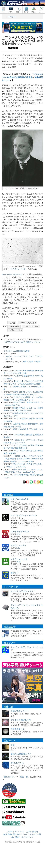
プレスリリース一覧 (32, 834)
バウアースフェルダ (28, 322)
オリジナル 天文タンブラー (23, 591)
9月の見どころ (17, 762)
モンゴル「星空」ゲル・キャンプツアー (27, 648)
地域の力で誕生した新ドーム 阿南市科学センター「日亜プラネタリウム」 (23, 409)
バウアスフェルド (31, 326)
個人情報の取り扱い (12, 834)
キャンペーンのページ (12, 274)
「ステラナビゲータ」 (18, 269)
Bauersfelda (14, 326)
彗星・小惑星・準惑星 (31, 361)
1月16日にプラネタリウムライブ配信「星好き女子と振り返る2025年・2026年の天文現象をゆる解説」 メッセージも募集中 (23, 458)
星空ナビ (15, 572)
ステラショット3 (18, 545)
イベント (12, 16)
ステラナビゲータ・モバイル (24, 515)
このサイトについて (15, 831)
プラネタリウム (16, 330)
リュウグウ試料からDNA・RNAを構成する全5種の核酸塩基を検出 (23, 446)
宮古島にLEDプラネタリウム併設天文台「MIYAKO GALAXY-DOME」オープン (23, 393)
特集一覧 (24, 776)
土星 (13, 745)
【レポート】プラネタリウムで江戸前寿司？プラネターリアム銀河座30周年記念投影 (23, 382)
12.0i (18, 534)
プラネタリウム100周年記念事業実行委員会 (22, 76)
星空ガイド (9, 776)
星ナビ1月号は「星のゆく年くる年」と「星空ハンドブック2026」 (23, 465)
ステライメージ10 (19, 559)
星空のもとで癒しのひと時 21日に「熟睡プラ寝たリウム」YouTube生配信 (23, 470)
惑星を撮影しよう (19, 728)
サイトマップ (27, 837)
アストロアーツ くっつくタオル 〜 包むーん (27, 606)
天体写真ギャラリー (20, 711)
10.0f (18, 561)
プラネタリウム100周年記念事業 (16, 351)
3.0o (18, 548)
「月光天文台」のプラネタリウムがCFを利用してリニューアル (23, 441)
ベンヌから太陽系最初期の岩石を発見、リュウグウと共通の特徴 (23, 371)
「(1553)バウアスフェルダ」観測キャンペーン (22, 342)
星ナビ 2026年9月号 (20, 499)
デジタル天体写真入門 (21, 719)
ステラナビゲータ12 (20, 531)
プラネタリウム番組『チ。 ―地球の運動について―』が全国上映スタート (23, 398)
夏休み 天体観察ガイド (21, 753)
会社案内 (15, 837)
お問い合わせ (32, 831)
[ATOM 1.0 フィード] (38, 481)
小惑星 (12, 322)
